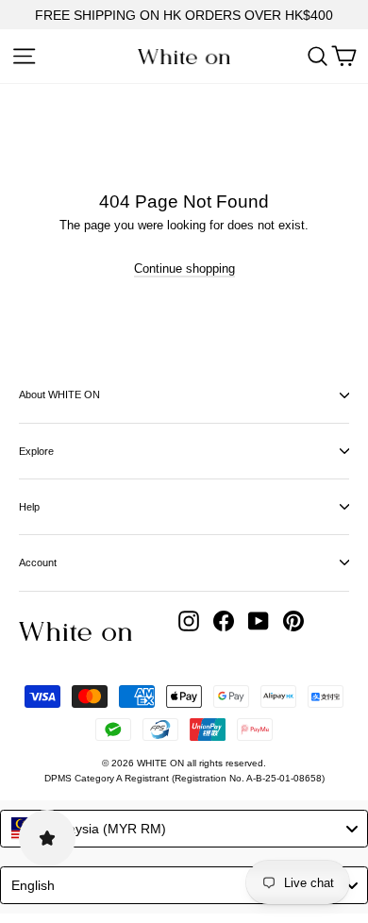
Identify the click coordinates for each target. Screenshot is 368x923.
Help (29, 506)
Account (38, 562)
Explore (36, 451)
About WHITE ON (59, 394)
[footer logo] (75, 631)
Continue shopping (184, 268)
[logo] (183, 56)
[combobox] (184, 828)
